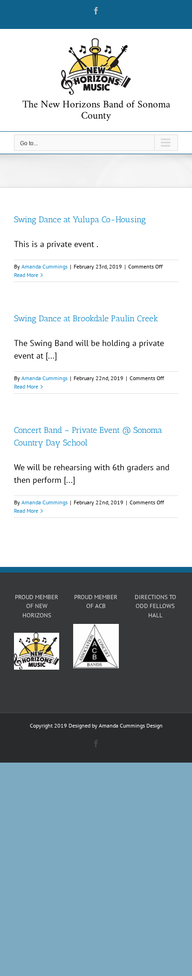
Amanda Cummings (44, 266)
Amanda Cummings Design (131, 725)
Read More (26, 274)
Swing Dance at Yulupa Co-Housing (80, 219)
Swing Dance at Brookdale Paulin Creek (86, 318)
